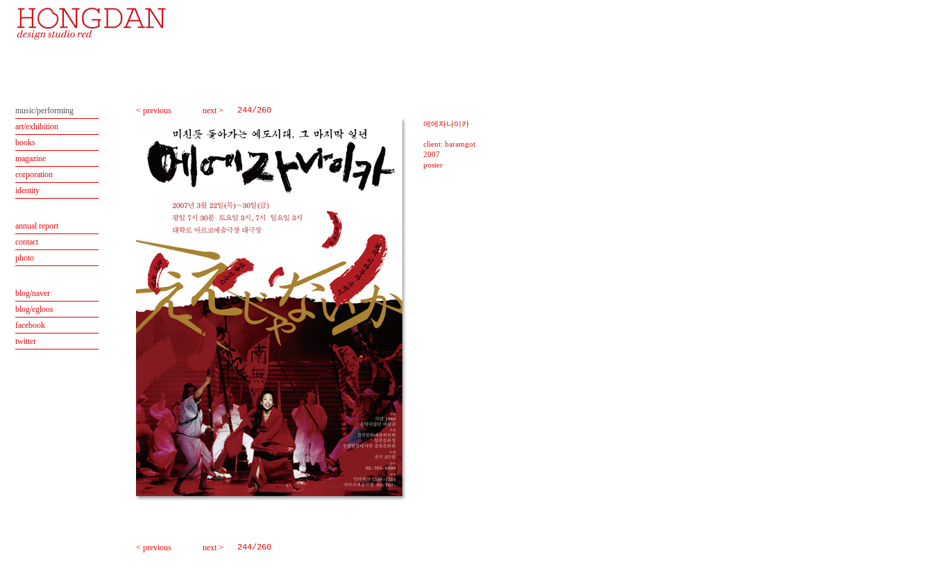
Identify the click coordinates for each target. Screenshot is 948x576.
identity (27, 190)
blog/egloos (34, 309)
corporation (34, 174)
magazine (30, 158)
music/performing (44, 110)
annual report (36, 226)
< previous (153, 110)
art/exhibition (36, 126)
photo (24, 258)
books (25, 142)
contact (26, 242)
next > (213, 110)
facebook (30, 325)
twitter (25, 341)
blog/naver (32, 293)
